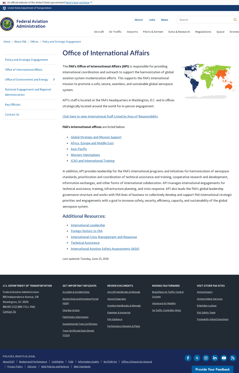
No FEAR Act (110, 361)
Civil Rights (58, 361)
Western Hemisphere (85, 155)
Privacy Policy (15, 366)
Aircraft (99, 31)
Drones (234, 31)
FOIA (71, 361)
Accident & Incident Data (76, 292)
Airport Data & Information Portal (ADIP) (80, 301)
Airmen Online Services (210, 298)
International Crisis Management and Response (104, 237)
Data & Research (179, 31)
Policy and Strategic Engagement (61, 41)
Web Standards (82, 366)
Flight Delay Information (76, 317)
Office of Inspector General (137, 361)
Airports (132, 31)
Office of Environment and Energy (26, 79)
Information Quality (88, 361)
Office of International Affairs (23, 69)
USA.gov (32, 366)
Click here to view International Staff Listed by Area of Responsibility (110, 116)
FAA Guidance (114, 319)
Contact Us (12, 114)
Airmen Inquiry (205, 292)
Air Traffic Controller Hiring (166, 310)
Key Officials (13, 104)
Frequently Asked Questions (212, 319)
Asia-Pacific (79, 149)
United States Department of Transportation (30, 7)
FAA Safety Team (206, 312)
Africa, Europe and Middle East (92, 143)
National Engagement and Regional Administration (28, 91)
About (139, 19)
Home (7, 41)
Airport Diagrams (116, 298)
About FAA (20, 41)
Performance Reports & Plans (123, 326)
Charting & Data (71, 310)
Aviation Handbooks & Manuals (124, 305)
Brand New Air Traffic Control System (168, 294)
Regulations (203, 31)
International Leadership (88, 225)
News (164, 19)
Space (220, 31)
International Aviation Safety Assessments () (105, 248)
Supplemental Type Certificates (80, 324)
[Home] (24, 24)
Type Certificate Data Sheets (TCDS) (78, 333)
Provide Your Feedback (212, 369)
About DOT (9, 361)
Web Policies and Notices (55, 366)
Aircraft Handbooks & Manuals (123, 292)
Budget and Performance (33, 361)
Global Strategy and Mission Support (96, 137)
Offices (34, 41)
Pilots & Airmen (153, 31)
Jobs (152, 19)
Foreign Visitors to (87, 231)
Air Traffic (115, 31)
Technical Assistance (85, 243)
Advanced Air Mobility (164, 303)
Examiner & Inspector (119, 312)
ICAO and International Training (93, 160)
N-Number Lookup (207, 305)
